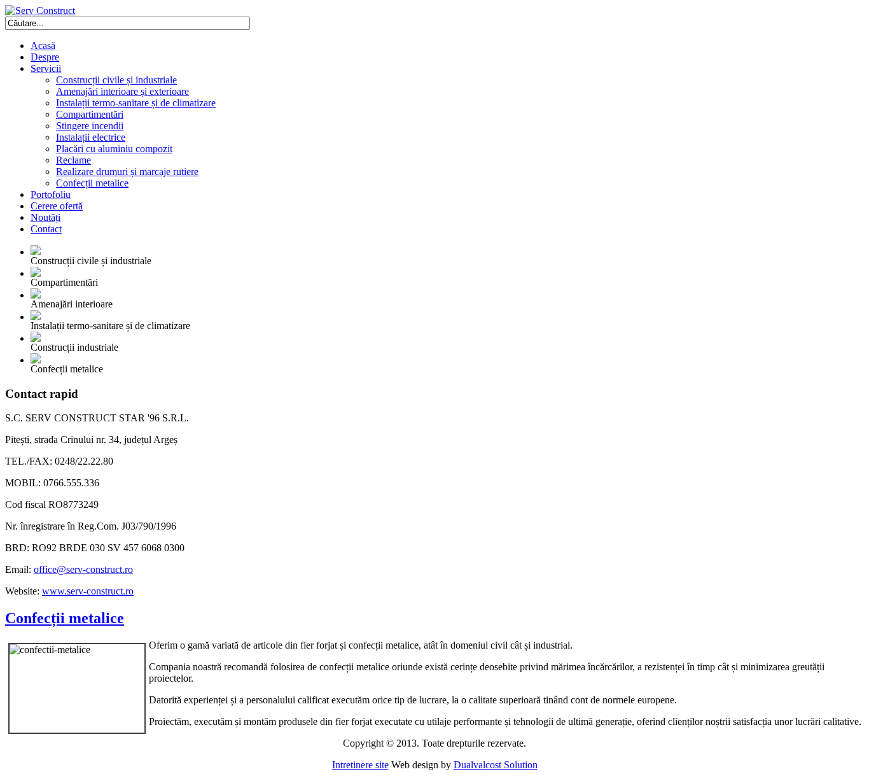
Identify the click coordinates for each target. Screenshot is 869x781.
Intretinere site (360, 764)
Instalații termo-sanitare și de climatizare (136, 102)
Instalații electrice (90, 137)
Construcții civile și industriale (116, 79)
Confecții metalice (92, 183)
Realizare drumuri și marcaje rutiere (127, 171)
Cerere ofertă (57, 206)
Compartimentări (89, 114)
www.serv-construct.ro (88, 591)
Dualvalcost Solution (496, 764)
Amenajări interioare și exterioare (122, 91)
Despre (45, 57)
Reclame (73, 160)
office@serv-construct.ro (83, 569)
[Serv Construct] (40, 10)
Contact (46, 228)
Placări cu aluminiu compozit (114, 148)
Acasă (43, 45)
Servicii (46, 68)
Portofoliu (51, 194)
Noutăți (45, 217)
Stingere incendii (89, 125)
